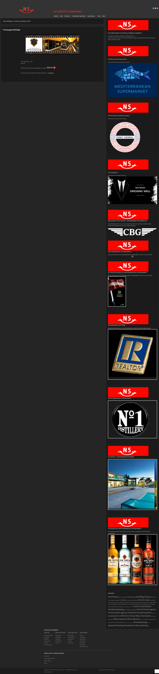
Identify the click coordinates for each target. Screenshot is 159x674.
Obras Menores (133, 619)
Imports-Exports (90, 16)
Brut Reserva (132, 597)
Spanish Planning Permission (121, 625)
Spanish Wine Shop (83, 639)
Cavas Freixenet (111, 606)
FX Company (46, 642)
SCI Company (57, 642)
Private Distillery (46, 637)
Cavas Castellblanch (112, 604)
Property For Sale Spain (113, 622)
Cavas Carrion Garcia (151, 602)
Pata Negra (142, 619)
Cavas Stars (131, 606)
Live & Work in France (125, 616)
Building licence (143, 597)
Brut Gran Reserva (123, 597)
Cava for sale (143, 600)
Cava (124, 600)
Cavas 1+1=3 (113, 602)
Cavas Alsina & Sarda (122, 602)
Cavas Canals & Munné (132, 602)
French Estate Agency (146, 609)
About (61, 16)
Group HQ (56, 16)
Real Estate (67, 16)
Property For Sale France (150, 619)
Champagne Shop (82, 637)
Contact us (51, 73)
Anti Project (113, 597)
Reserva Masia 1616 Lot (129, 622)
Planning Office (57, 639)
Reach (103, 16)
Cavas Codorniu (151, 604)
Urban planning (141, 625)
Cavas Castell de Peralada (133, 604)
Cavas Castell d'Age (122, 604)
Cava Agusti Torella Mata (132, 600)
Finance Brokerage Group (48, 644)
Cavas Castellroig (143, 604)
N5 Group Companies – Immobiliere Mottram (64, 669)
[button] (68, 16)
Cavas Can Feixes (142, 602)
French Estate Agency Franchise (122, 612)
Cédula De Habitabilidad (142, 607)
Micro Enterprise (143, 616)
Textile (99, 16)
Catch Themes (111, 669)
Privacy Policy (47, 660)
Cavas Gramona (119, 606)
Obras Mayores (120, 619)
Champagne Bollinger (11, 30)
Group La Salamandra (71, 637)
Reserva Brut (122, 622)
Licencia (111, 616)
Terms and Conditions (49, 658)
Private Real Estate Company (48, 635)
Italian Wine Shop (82, 642)
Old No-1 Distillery (70, 642)
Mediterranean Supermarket (79, 16)
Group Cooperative (71, 639)
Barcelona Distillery (71, 635)
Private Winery (46, 639)
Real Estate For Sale (58, 635)
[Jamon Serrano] (118, 291)
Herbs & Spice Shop (83, 644)
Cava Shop (81, 635)
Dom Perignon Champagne (130, 609)
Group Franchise (144, 612)
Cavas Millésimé (126, 606)
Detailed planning (116, 609)
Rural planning (140, 622)
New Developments (58, 637)
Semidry (148, 622)
